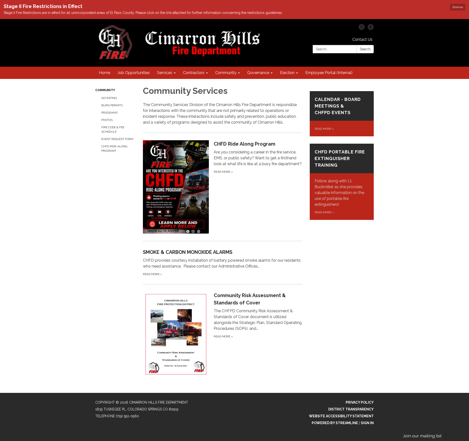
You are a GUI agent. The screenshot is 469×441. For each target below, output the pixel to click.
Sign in (367, 423)
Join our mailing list (422, 435)
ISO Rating (109, 98)
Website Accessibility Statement (341, 416)
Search (365, 49)
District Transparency (351, 409)
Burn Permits (112, 105)
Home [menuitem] (104, 72)
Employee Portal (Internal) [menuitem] (328, 72)
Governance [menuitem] (258, 72)
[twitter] (362, 28)
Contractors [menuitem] (193, 72)
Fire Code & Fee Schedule (112, 129)
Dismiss (457, 7)
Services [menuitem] (164, 72)
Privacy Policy (360, 402)
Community (105, 90)
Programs (109, 112)
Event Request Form (117, 139)
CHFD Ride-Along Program (114, 148)
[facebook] (371, 28)
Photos (107, 120)
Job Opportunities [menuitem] (133, 72)
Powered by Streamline (335, 423)
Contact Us (362, 39)
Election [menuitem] (287, 72)
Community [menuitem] (225, 72)
